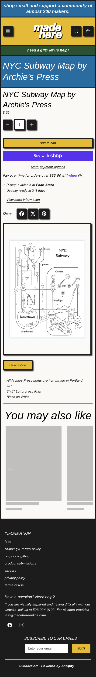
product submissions (20, 563)
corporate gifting (17, 556)
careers (10, 570)
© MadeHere (29, 666)
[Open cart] (88, 31)
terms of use (14, 585)
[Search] (76, 31)
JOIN (81, 648)
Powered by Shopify (57, 666)
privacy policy (15, 578)
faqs (8, 542)
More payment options (48, 167)
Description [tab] (17, 365)
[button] (8, 31)
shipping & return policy (23, 549)
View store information (23, 200)
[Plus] (31, 125)
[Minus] (7, 125)
